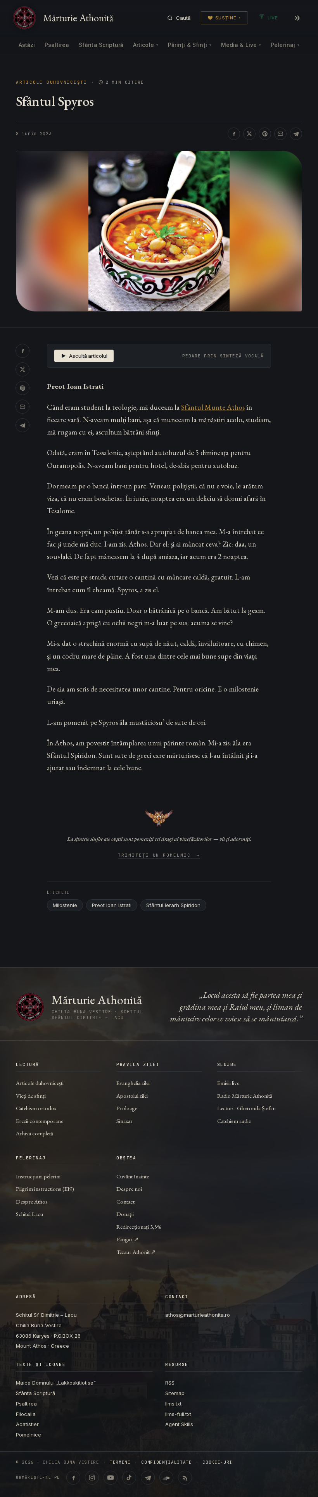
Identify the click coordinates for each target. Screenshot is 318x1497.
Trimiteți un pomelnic (159, 855)
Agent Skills (179, 1424)
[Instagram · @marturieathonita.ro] (92, 1478)
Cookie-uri (217, 1462)
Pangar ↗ (127, 1239)
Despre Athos (32, 1201)
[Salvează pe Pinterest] (265, 134)
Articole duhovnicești (51, 82)
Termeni (120, 1462)
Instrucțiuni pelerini (38, 1176)
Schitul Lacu (29, 1214)
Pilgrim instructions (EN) (45, 1188)
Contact (125, 1201)
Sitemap (175, 1393)
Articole (145, 44)
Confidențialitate (166, 1462)
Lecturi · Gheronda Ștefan (246, 1108)
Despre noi (129, 1188)
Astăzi (27, 44)
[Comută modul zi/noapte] (297, 17)
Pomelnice (28, 1434)
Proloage (126, 1108)
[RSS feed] (185, 1478)
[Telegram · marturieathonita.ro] (148, 1478)
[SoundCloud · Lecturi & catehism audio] (166, 1478)
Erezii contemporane (39, 1120)
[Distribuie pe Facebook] (234, 134)
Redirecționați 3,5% (138, 1226)
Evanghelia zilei (133, 1083)
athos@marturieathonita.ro (197, 1315)
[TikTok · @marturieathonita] (129, 1478)
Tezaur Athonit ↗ (136, 1252)
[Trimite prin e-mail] (280, 134)
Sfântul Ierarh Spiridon (173, 905)
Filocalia (26, 1414)
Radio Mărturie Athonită (244, 1095)
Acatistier (27, 1424)
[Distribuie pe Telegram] (296, 134)
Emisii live (228, 1083)
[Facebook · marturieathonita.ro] (73, 1478)
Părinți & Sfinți (189, 44)
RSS (170, 1383)
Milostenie (65, 905)
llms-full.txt (178, 1414)
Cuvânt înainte (132, 1176)
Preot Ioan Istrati (111, 905)
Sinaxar (124, 1120)
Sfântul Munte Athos (213, 407)
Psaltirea (57, 44)
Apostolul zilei (132, 1095)
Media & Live (241, 44)
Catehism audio (234, 1120)
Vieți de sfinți (31, 1095)
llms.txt (173, 1403)
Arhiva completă (34, 1133)
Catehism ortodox (36, 1108)
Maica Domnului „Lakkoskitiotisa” (56, 1383)
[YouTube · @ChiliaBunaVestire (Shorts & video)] (111, 1478)
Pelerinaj (285, 44)
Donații (125, 1214)
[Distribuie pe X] (249, 134)
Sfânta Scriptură (101, 44)
